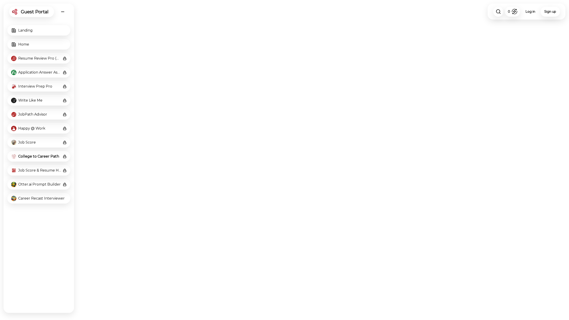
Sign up (550, 12)
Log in (530, 12)
